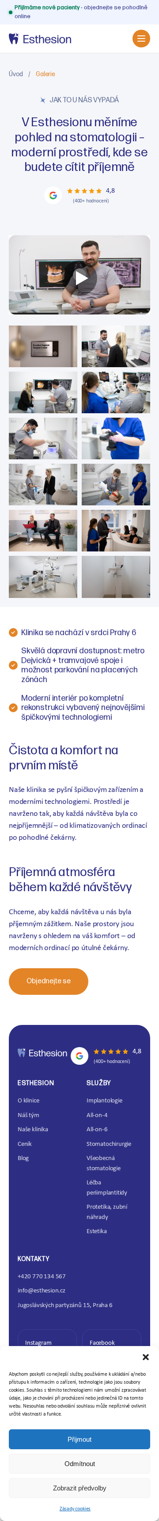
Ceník (25, 1144)
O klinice (28, 1101)
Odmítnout (79, 1463)
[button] (145, 1357)
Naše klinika (33, 1129)
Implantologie (104, 1101)
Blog (23, 1158)
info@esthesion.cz (41, 1291)
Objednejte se (48, 981)
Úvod (16, 74)
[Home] (40, 38)
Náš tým (28, 1115)
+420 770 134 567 (42, 1276)
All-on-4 (97, 1115)
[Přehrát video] (79, 278)
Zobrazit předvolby (79, 1488)
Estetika (97, 1231)
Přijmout (79, 1439)
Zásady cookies (75, 1509)
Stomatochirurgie (109, 1144)
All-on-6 (97, 1129)
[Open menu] (141, 38)
